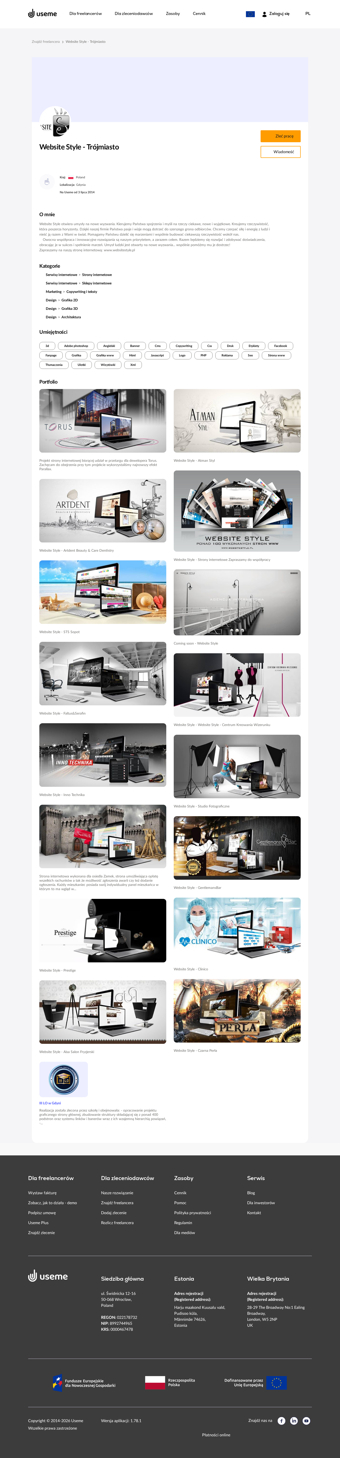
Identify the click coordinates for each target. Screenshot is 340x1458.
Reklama (227, 355)
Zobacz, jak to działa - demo (52, 1203)
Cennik (180, 1193)
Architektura (71, 317)
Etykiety (254, 345)
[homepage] (42, 13)
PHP (203, 355)
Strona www (276, 355)
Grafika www (105, 355)
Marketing (53, 292)
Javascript (157, 355)
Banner (135, 345)
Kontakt (254, 1213)
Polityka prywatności (192, 1213)
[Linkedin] (294, 1421)
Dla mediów (184, 1233)
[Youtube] (306, 1421)
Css (209, 345)
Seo (250, 355)
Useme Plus (38, 1223)
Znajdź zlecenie (41, 1233)
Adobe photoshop (76, 345)
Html (132, 355)
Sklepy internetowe (97, 283)
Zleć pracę (284, 136)
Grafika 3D (69, 309)
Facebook (280, 345)
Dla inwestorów (261, 1203)
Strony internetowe (97, 275)
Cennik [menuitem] (199, 14)
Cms (158, 345)
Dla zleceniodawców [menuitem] (134, 14)
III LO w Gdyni (50, 1103)
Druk (230, 345)
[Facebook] (281, 1421)
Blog (251, 1193)
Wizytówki (108, 364)
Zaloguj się (279, 14)
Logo (182, 355)
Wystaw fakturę (42, 1193)
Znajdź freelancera (46, 42)
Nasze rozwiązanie (117, 1193)
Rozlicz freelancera (117, 1223)
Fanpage (51, 355)
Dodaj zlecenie (113, 1213)
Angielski (109, 345)
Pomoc (180, 1203)
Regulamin (183, 1223)
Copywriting (184, 345)
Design (51, 300)
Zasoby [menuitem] (173, 14)
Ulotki (82, 364)
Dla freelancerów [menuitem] (85, 14)
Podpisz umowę (42, 1213)
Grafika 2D (69, 300)
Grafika (76, 355)
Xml (133, 364)
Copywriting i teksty (81, 292)
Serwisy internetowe (61, 275)
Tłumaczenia (54, 364)
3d (47, 345)
